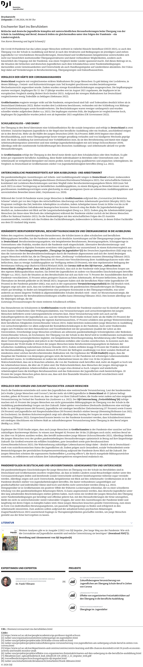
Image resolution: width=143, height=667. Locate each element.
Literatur (7, 522)
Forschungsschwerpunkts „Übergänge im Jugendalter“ (51, 250)
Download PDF (118, 533)
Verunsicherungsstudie (92, 283)
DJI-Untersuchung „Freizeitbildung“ (98, 399)
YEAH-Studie (99, 352)
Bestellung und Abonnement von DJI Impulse (45, 537)
